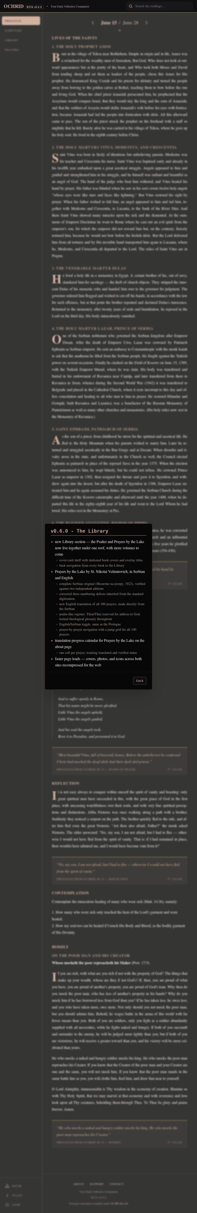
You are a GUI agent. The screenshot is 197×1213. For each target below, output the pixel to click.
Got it (139, 681)
